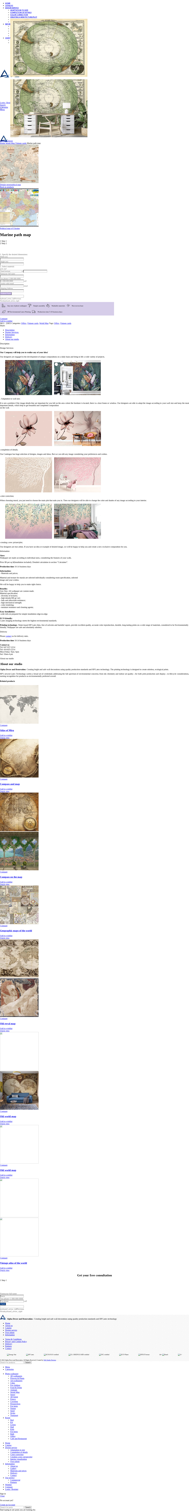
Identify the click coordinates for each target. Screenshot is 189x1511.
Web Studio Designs (50, 1360)
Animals (13, 1390)
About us (9, 1325)
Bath (12, 1434)
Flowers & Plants (17, 1378)
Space (12, 1394)
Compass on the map (11, 877)
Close (2, 1496)
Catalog (8, 1328)
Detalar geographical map (10, 185)
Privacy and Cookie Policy (16, 1341)
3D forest (14, 1397)
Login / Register (11, 1489)
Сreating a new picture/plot (23, 17)
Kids (12, 1429)
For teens (14, 1406)
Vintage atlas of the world (13, 1263)
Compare (9, 1487)
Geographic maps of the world (16, 930)
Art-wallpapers (16, 1381)
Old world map (8, 1116)
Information (10, 1335)
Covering (14, 1401)
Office (23, 323)
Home (3, 143)
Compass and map (10, 784)
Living (13, 1425)
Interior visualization (18, 1459)
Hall (12, 1427)
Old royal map (8, 1023)
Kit (11, 1422)
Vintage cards (21, 143)
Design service (11, 1330)
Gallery (13, 1468)
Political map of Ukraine (10, 228)
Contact (8, 1348)
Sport (12, 1411)
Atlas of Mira (7, 730)
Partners (8, 1346)
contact (8, 636)
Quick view (5, 738)
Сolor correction (19, 15)
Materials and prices (18, 1471)
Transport (14, 1415)
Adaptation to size (19, 10)
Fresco (13, 1399)
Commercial (15, 1480)
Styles (12, 1413)
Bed (12, 1420)
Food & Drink (16, 1388)
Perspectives (15, 1404)
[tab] (97, 330)
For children (15, 1385)
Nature (13, 1408)
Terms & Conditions (13, 1339)
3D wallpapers (16, 1376)
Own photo (9, 1332)
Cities (12, 1383)
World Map (10, 143)
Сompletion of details (20, 12)
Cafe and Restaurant (18, 1438)
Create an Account (7, 1505)
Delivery (8, 1344)
